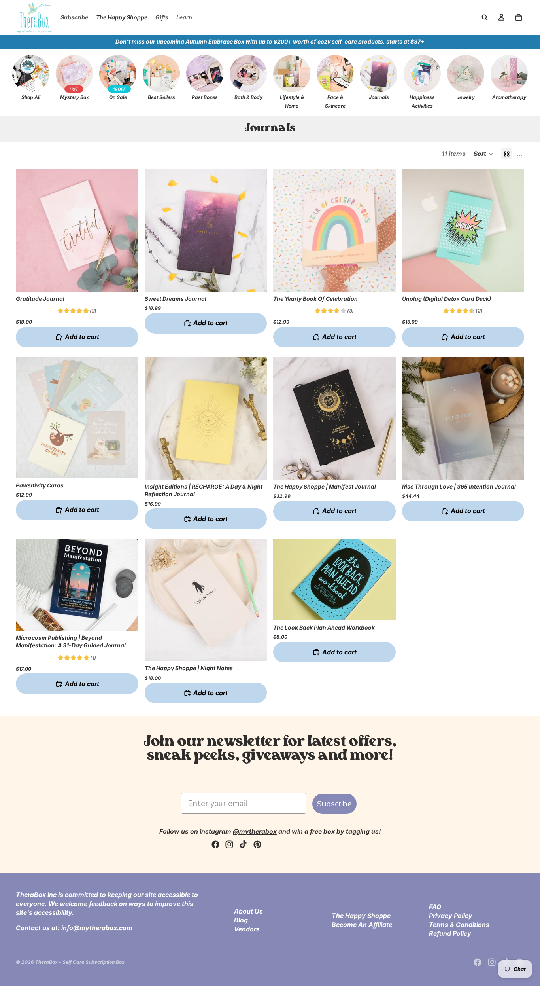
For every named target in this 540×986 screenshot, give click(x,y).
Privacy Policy (450, 916)
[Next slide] (126, 230)
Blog (241, 920)
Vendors (247, 929)
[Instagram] (229, 844)
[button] (483, 154)
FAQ (435, 907)
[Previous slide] (28, 230)
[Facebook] (215, 844)
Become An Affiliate (362, 924)
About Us (248, 911)
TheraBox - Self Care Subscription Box (80, 962)
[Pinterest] (257, 844)
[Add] (126, 279)
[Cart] (518, 17)
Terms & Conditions (459, 924)
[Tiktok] (243, 844)
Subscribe (334, 803)
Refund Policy (450, 933)
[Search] (484, 17)
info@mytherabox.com (96, 927)
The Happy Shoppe (361, 916)
